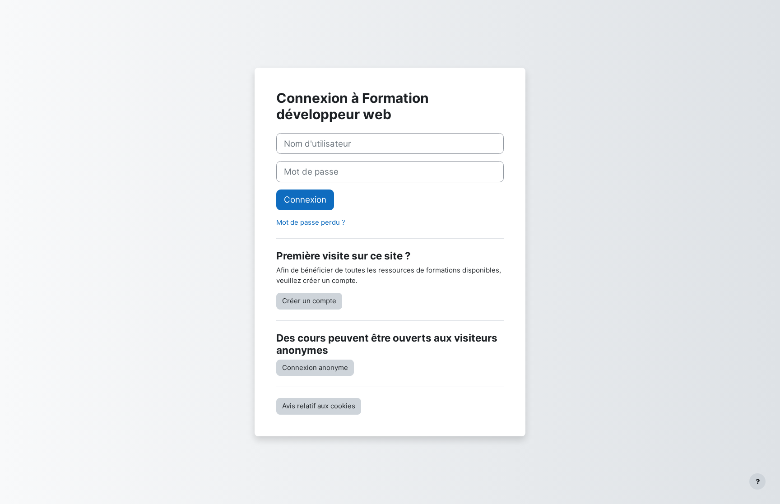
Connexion (305, 199)
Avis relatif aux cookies (318, 406)
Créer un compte (309, 300)
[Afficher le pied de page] (757, 481)
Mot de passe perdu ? (310, 222)
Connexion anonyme (315, 367)
